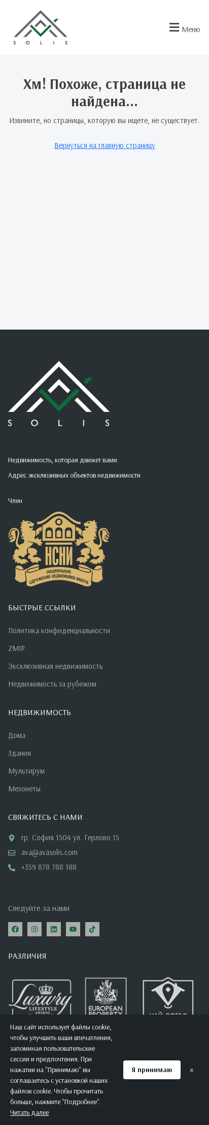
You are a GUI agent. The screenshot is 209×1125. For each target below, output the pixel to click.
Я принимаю (151, 1069)
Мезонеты (24, 788)
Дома (16, 735)
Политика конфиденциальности (59, 630)
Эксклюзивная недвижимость (55, 666)
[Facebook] (15, 929)
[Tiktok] (92, 929)
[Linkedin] (54, 929)
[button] (183, 27)
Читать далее (29, 1112)
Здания (19, 753)
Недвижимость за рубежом (52, 684)
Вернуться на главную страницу (104, 145)
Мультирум (26, 771)
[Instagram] (34, 929)
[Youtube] (73, 929)
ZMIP (16, 648)
